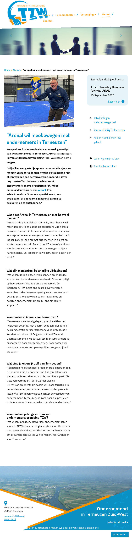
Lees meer (114, 101)
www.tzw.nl (10, 519)
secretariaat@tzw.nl (14, 516)
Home (7, 70)
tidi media (122, 522)
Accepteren (119, 534)
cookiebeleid (106, 527)
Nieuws (17, 70)
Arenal (42, 190)
